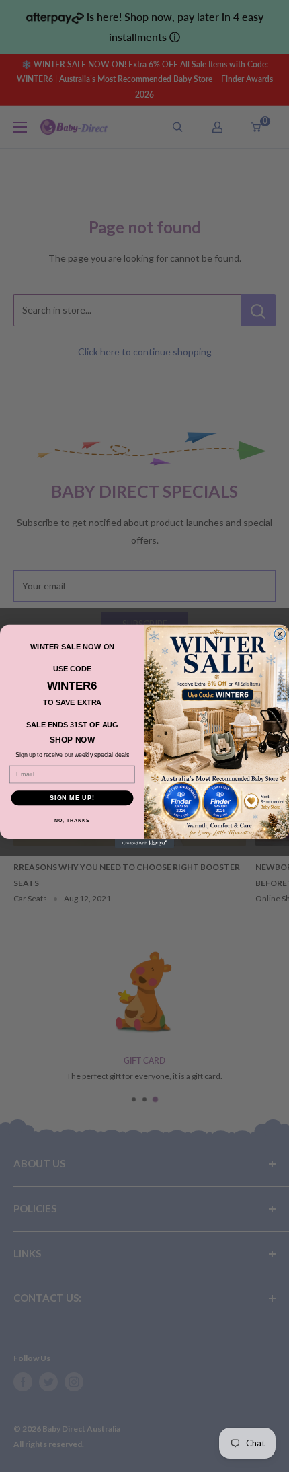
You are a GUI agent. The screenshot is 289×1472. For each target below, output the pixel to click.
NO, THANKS (71, 820)
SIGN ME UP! (72, 798)
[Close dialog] (280, 634)
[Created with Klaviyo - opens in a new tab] (144, 842)
